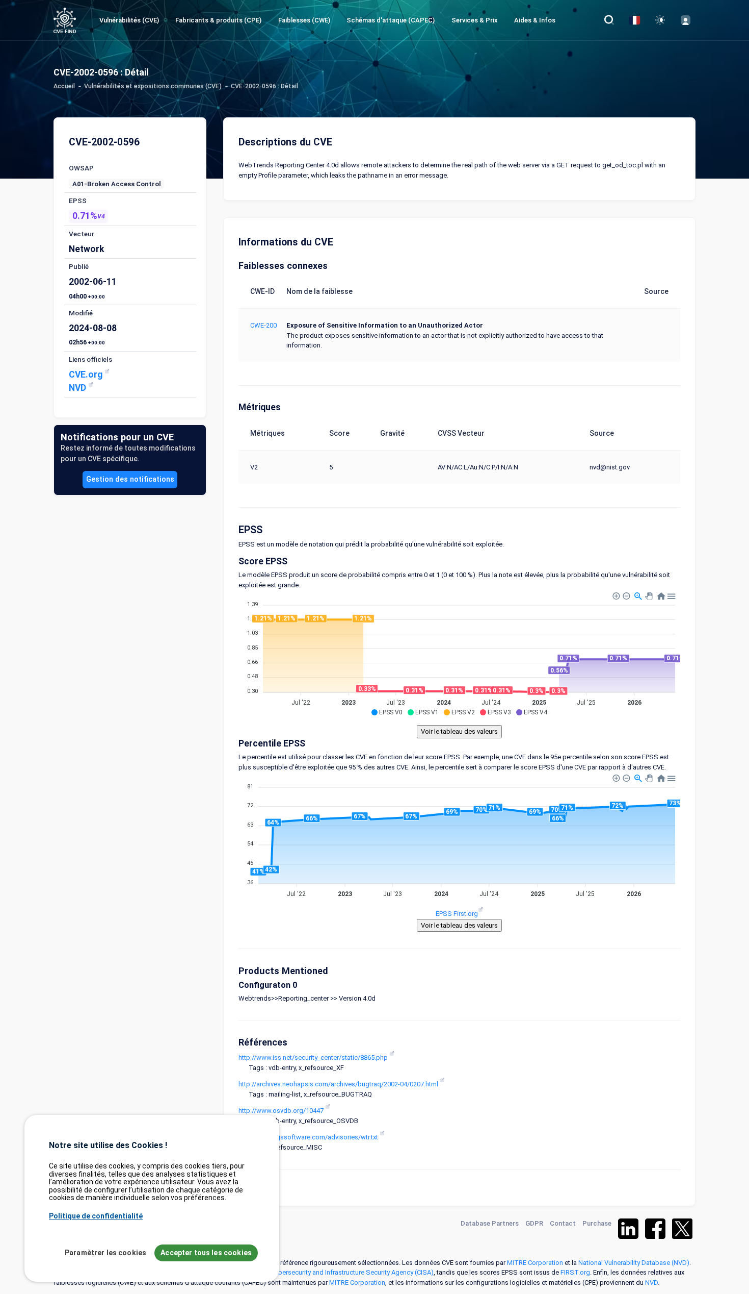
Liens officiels (90, 359)
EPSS (78, 200)
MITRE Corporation (535, 1262)
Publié (79, 266)
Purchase (596, 1223)
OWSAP (81, 168)
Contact (563, 1223)
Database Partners (490, 1223)
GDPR (534, 1223)
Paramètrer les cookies (105, 1253)
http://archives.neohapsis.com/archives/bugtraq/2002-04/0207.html (339, 1084)
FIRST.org (575, 1272)
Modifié (81, 313)
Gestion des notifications (130, 479)
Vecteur (81, 234)
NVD (78, 388)
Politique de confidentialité (96, 1215)
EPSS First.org (457, 913)
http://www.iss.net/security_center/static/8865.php (313, 1057)
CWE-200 (263, 325)
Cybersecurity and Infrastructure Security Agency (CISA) (352, 1272)
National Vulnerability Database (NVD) (633, 1262)
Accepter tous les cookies (206, 1253)
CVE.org (86, 374)
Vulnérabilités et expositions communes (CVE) (153, 86)
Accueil (64, 86)
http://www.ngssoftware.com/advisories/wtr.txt (309, 1137)
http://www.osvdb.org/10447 (281, 1110)
